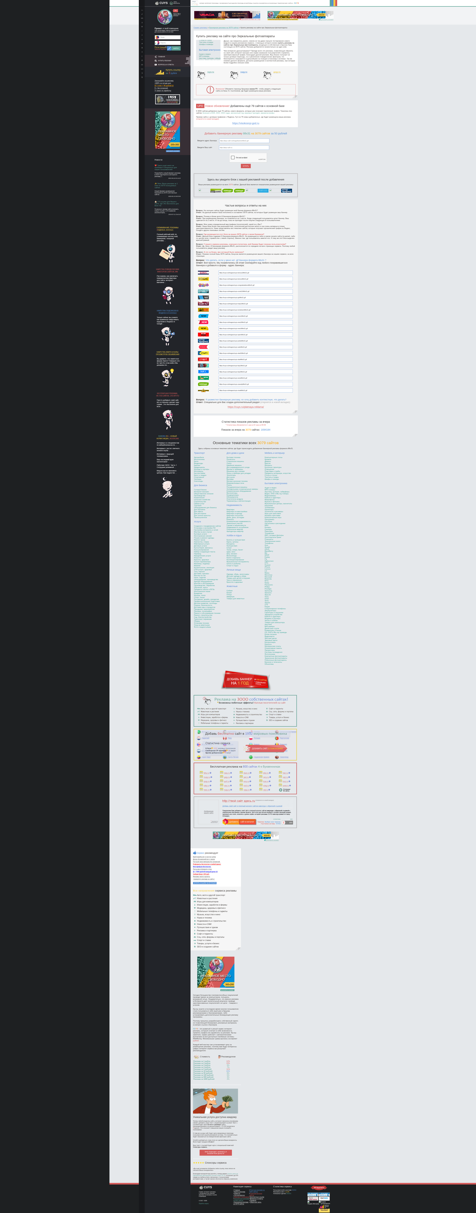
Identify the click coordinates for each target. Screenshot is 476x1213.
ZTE (266, 605)
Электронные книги (272, 541)
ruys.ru (210, 72)
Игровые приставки (272, 515)
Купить (246, 166)
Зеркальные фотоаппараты (276, 658)
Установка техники (201, 623)
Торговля (197, 506)
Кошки (229, 593)
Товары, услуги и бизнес (208, 943)
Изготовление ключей (203, 536)
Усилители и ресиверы (274, 511)
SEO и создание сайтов (208, 947)
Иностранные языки (202, 591)
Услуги (197, 521)
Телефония (269, 533)
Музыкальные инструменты (238, 562)
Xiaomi (267, 603)
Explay (267, 557)
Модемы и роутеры (272, 618)
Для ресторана (200, 513)
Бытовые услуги (200, 534)
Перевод (197, 554)
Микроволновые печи (235, 483)
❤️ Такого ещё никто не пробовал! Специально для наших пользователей (166, 167)
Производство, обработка (204, 585)
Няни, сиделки (200, 577)
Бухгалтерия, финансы (203, 548)
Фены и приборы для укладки (239, 473)
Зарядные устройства (273, 614)
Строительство (200, 502)
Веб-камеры (270, 626)
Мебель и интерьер (275, 453)
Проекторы (269, 509)
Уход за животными (202, 625)
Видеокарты (269, 636)
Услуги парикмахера (202, 562)
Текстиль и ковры (272, 477)
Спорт (229, 548)
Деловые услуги (200, 546)
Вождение (198, 593)
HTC (266, 563)
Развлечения (199, 498)
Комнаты (230, 519)
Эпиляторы (231, 475)
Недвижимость (234, 505)
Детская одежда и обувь (236, 576)
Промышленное (200, 517)
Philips (267, 587)
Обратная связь (255, 1202)
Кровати (268, 459)
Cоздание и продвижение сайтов (207, 526)
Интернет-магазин (201, 492)
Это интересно (239, 1195)
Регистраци (161, 47)
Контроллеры (270, 642)
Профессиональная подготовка (207, 601)
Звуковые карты (271, 640)
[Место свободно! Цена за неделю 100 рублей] (297, 18)
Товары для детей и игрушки (238, 578)
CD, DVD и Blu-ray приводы (276, 632)
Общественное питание (203, 494)
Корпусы (268, 644)
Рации (267, 607)
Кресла (267, 463)
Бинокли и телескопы (273, 662)
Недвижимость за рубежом (237, 527)
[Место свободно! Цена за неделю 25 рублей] (167, 148)
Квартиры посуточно (235, 515)
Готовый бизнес (200, 490)
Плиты (229, 485)
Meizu (267, 573)
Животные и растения (207, 898)
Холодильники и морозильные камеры (242, 489)
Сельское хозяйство (202, 500)
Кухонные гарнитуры (273, 467)
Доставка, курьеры (201, 573)
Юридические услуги (202, 556)
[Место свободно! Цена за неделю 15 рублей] (242, 838)
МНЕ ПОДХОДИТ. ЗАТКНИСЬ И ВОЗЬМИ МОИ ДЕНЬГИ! (216, 1152)
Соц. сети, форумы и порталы (210, 937)
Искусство (198, 558)
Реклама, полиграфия (203, 611)
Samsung (268, 591)
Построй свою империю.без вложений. (206, 862)
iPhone (267, 567)
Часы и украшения (234, 580)
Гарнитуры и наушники (274, 612)
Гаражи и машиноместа (236, 525)
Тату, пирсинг (199, 572)
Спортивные (199, 477)
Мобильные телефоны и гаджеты (212, 911)
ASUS (267, 549)
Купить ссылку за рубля (205, 883)
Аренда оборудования (203, 581)
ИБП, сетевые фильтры (274, 535)
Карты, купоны (232, 542)
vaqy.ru (243, 72)
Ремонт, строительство (203, 615)
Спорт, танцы (199, 597)
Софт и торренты (205, 934)
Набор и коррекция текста (204, 552)
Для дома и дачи (235, 453)
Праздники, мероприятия (204, 609)
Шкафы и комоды (272, 479)
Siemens (268, 593)
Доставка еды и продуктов (204, 607)
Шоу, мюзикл (232, 554)
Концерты (231, 544)
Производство (199, 496)
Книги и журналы (233, 558)
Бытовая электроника (276, 483)
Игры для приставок (273, 513)
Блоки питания (271, 634)
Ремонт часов (199, 540)
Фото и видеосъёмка (202, 627)
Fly (266, 559)
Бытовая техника (233, 457)
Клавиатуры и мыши (273, 630)
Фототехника (270, 654)
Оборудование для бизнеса (205, 507)
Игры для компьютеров (207, 902)
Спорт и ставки (204, 940)
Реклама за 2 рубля (201, 1063)
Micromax (268, 575)
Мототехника (199, 459)
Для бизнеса (200, 485)
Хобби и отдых (234, 535)
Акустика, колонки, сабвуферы (277, 492)
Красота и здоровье (235, 582)
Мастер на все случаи (203, 532)
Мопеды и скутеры (201, 469)
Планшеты (269, 539)
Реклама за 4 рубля (201, 1067)
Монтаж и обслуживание (204, 583)
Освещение (269, 469)
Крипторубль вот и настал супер (204, 857)
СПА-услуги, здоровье (203, 570)
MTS (266, 581)
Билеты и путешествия (236, 540)
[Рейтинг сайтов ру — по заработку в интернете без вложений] (324, 1208)
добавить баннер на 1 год (250, 19)
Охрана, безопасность (203, 605)
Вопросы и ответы (166, 65)
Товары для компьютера (275, 622)
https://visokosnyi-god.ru (245, 123)
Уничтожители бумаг (273, 537)
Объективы (269, 664)
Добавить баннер (173, 151)
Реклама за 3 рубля (201, 1065)
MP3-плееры (270, 490)
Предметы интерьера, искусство (278, 473)
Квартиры (230, 509)
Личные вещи (234, 570)
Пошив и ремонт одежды (204, 538)
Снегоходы (198, 481)
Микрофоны (270, 500)
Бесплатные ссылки (257, 1197)
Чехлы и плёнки (271, 620)
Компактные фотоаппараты (276, 656)
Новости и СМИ (204, 924)
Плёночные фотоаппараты (276, 660)
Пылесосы (231, 459)
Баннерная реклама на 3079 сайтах (224, 28)
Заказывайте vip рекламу (164, 81)
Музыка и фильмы (272, 502)
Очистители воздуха (235, 499)
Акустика (268, 624)
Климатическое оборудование (239, 491)
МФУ (266, 525)
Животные (232, 586)
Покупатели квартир (235, 529)
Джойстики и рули (272, 628)
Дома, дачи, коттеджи (235, 517)
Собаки (230, 591)
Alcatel (267, 547)
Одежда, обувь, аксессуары (238, 574)
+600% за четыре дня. (163, 83)
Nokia (267, 583)
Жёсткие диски (271, 638)
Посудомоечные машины (237, 487)
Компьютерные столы (273, 457)
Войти (176, 48)
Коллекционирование (235, 560)
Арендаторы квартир (235, 531)
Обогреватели (232, 497)
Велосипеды (232, 556)
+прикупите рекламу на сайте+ (204, 879)
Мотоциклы (198, 471)
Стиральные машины (235, 461)
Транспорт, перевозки (203, 619)
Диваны (268, 461)
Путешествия (232, 546)
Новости (237, 1193)
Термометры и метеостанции (239, 501)
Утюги (229, 463)
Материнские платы (273, 646)
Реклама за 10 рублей (202, 1071)
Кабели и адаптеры (273, 498)
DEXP (267, 555)
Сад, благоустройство (203, 617)
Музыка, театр (200, 595)
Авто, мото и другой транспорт (211, 895)
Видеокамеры (270, 496)
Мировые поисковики (241, 1197)
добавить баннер (327, 19)
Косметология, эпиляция (204, 568)
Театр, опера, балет (235, 550)
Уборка (197, 621)
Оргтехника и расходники (275, 523)
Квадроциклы (199, 467)
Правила (253, 1200)
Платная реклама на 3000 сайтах (257, 1191)
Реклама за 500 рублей (203, 1077)
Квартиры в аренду (234, 513)
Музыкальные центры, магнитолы (278, 504)
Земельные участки (234, 523)
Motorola (268, 579)
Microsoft (268, 577)
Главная (161, 57)
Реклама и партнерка (207, 931)
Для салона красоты (202, 515)
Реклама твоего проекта (201, 877)
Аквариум (230, 597)
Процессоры (270, 650)
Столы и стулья (271, 475)
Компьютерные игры (273, 517)
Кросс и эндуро (200, 475)
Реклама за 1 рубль (201, 1061)
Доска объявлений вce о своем (204, 859)
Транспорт (199, 453)
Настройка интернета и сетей (206, 530)
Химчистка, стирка (201, 542)
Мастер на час (200, 575)
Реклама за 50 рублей (202, 1073)
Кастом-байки (199, 473)
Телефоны (269, 543)
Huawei (267, 565)
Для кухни (231, 477)
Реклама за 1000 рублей (203, 1079)
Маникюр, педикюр (202, 564)
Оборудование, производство (206, 579)
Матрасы (268, 465)
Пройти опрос (204, 1203)
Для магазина (199, 509)
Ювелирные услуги (201, 544)
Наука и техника (204, 918)
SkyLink (268, 595)
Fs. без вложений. (161, 88)
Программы (269, 519)
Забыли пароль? (160, 49)
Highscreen (269, 561)
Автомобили (199, 457)
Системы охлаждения (273, 652)
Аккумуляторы (270, 611)
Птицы (229, 595)
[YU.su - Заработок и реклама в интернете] (324, 1212)
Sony (267, 597)
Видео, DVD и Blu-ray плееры (277, 494)
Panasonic (269, 585)
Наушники (269, 506)
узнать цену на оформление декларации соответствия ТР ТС (215, 1174)
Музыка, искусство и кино (208, 914)
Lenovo (267, 569)
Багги (196, 461)
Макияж (197, 566)
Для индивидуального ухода (238, 467)
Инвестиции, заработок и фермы (212, 905)
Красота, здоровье (201, 560)
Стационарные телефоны (275, 609)
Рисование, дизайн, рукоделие (206, 599)
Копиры (268, 527)
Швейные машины (234, 465)
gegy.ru (277, 72)
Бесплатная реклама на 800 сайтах (241, 1199)
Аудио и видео (270, 488)
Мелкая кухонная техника (237, 481)
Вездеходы (198, 463)
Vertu (267, 601)
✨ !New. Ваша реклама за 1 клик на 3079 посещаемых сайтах (166, 185)
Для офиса (198, 511)
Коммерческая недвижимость (239, 521)
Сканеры (268, 529)
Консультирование (201, 550)
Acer (266, 545)
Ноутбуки (268, 521)
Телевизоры (269, 507)
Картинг (197, 465)
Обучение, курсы (201, 587)
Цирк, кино (231, 552)
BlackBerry (269, 551)
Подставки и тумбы (272, 471)
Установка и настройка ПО (205, 528)
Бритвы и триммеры (235, 469)
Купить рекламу (164, 61)
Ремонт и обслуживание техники (207, 613)
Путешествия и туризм (207, 927)
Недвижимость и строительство (211, 921)
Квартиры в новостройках (237, 511)
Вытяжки (230, 479)
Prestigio (268, 589)
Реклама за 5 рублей (202, 1069)
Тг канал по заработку (163, 91)
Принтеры (269, 531)
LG (266, 571)
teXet (267, 599)
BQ (266, 553)
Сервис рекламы (200, 28)
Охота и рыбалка (233, 564)
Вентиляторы (232, 493)
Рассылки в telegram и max (202, 869)
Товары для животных (235, 599)
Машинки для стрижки (236, 471)
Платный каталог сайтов (255, 1194)
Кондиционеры (233, 495)
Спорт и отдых (232, 566)
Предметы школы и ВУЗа (204, 589)
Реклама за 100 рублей (203, 1075)
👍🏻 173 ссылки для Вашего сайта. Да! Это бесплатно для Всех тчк (167, 204)
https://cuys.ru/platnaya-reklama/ (246, 407)
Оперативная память (273, 648)
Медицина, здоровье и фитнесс (211, 908)
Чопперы (197, 479)
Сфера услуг (199, 504)
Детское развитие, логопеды (205, 603)
